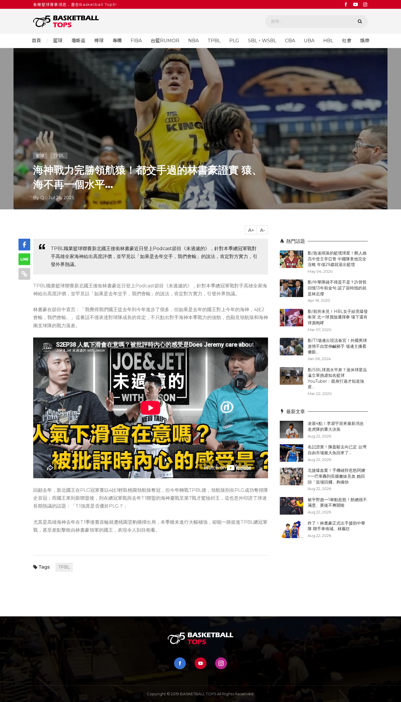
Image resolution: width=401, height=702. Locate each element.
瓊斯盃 (78, 40)
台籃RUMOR (165, 40)
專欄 (117, 40)
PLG (234, 40)
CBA (290, 40)
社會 (346, 40)
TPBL (214, 40)
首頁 (36, 40)
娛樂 (365, 40)
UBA (309, 40)
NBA (193, 40)
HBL (328, 40)
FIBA (136, 40)
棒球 (99, 40)
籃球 (58, 40)
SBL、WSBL (262, 40)
